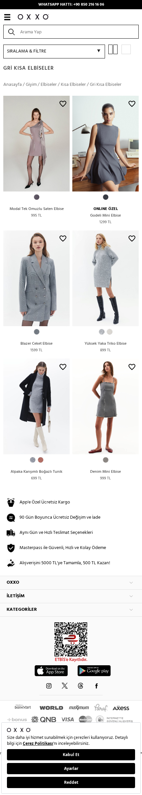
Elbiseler (49, 84)
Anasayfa (12, 84)
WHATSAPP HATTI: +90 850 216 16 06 (71, 4)
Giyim (31, 84)
